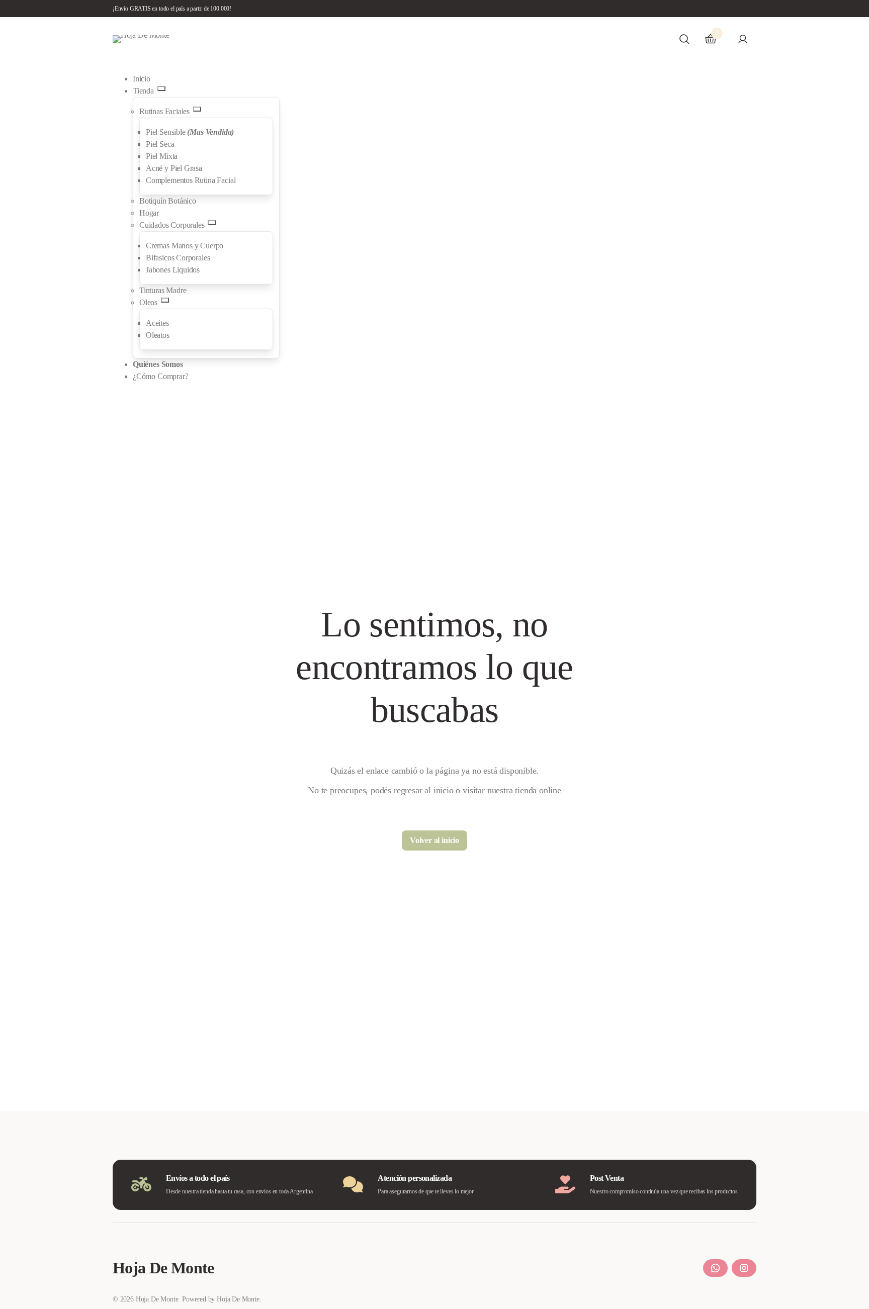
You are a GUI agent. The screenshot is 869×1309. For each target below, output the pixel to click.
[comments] (353, 1184)
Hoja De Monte (163, 1268)
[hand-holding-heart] (565, 1184)
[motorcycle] (141, 1184)
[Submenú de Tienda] (161, 88)
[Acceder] (742, 39)
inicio (443, 790)
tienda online (538, 790)
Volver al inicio (434, 840)
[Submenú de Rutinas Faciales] (197, 109)
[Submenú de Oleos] (165, 300)
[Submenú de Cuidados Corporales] (212, 222)
